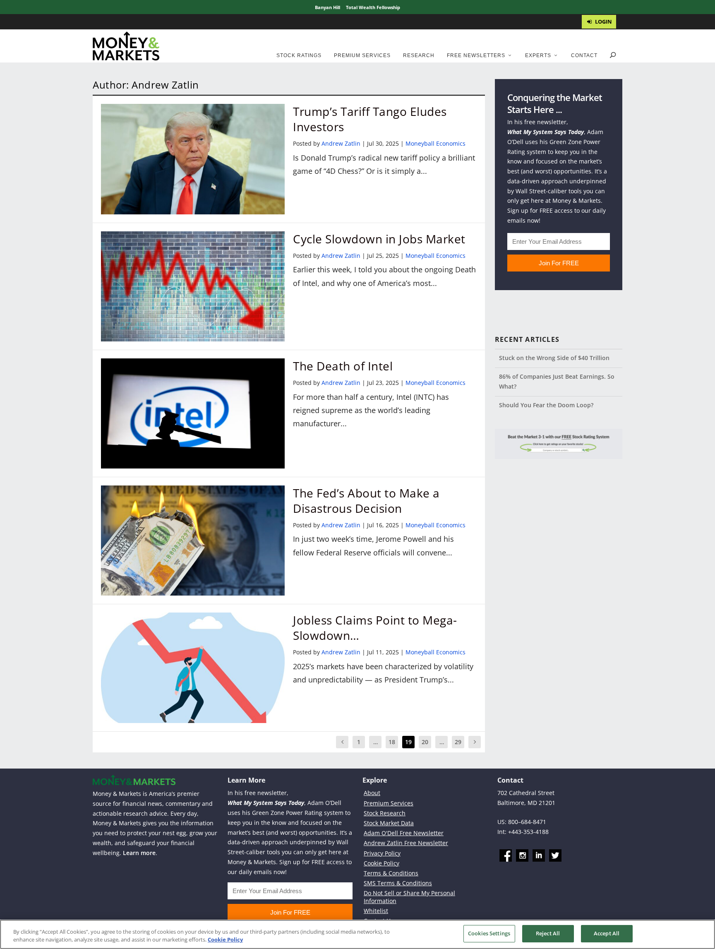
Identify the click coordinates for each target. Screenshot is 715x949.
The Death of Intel (343, 366)
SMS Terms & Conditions (398, 883)
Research (418, 55)
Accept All (606, 933)
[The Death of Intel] (193, 413)
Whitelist (376, 911)
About (372, 793)
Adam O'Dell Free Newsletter (404, 833)
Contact (584, 55)
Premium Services (362, 55)
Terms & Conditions (391, 873)
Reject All (548, 933)
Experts (538, 55)
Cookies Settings (489, 933)
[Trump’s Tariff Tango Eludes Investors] (193, 159)
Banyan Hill (327, 7)
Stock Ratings (299, 55)
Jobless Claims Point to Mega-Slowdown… (375, 627)
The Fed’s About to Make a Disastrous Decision (366, 500)
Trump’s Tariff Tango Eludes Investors (370, 118)
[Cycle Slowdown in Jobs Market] (193, 286)
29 (458, 742)
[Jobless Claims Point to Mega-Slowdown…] (193, 668)
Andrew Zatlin (341, 143)
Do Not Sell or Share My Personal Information (409, 896)
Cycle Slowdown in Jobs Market (379, 239)
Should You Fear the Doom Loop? (546, 405)
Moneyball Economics (435, 143)
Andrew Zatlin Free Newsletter (406, 843)
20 (425, 742)
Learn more (139, 853)
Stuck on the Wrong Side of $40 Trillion (554, 358)
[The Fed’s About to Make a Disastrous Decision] (193, 540)
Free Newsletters (476, 55)
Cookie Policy (381, 863)
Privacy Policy (382, 853)
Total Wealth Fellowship (373, 7)
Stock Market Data (389, 823)
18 (392, 742)
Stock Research (384, 813)
